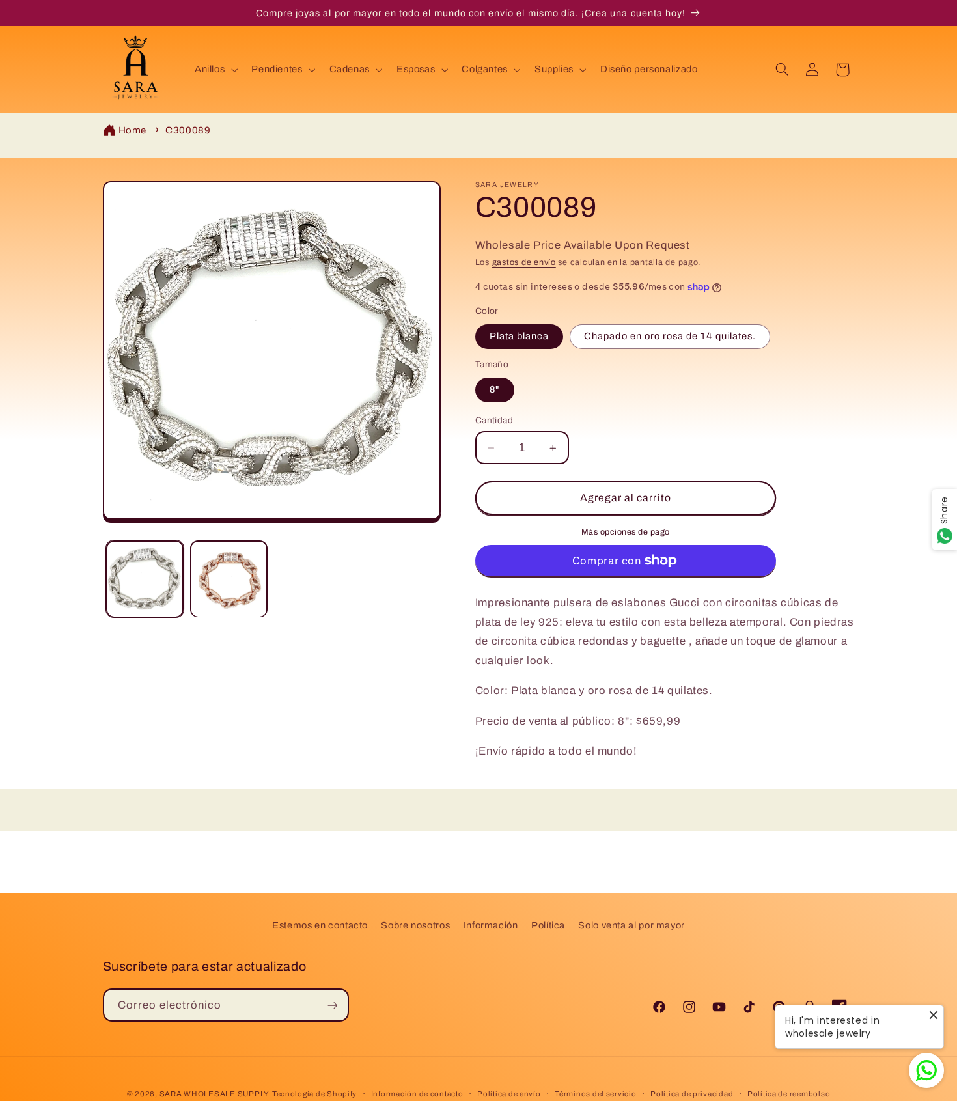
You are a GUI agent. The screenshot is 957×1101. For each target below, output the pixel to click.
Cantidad (494, 420)
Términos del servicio (595, 1094)
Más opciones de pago (626, 532)
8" (495, 390)
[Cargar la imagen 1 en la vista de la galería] (145, 579)
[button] (214, 69)
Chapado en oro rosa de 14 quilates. (670, 336)
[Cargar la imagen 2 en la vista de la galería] (229, 579)
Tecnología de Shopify (314, 1094)
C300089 (187, 130)
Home (132, 130)
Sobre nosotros (415, 925)
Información (491, 925)
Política (548, 925)
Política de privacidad (691, 1094)
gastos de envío (524, 263)
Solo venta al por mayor (631, 925)
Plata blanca (519, 336)
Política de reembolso (788, 1094)
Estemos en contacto (320, 925)
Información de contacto (417, 1094)
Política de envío (509, 1094)
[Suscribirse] (332, 1005)
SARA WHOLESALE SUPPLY (215, 1094)
